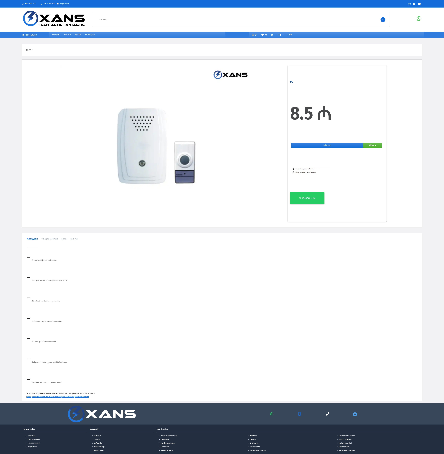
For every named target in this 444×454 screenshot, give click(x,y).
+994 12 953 (31, 436)
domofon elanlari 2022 (81, 396)
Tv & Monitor (254, 443)
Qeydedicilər (165, 439)
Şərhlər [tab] (64, 239)
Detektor (253, 439)
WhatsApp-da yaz (308, 198)
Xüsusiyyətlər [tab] (32, 239)
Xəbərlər (97, 439)
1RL (291, 82)
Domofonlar (165, 447)
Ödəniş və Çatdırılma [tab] (49, 239)
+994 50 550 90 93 (49, 4)
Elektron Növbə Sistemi (347, 436)
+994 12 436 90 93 (30, 4)
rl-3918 (29, 396)
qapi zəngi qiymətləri (68, 396)
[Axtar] (383, 19)
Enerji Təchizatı (344, 447)
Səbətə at (327, 145)
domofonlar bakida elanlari (53, 396)
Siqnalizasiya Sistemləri (258, 450)
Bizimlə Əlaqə (98, 450)
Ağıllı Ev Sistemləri (345, 439)
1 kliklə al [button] (372, 145)
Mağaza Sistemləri (345, 443)
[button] (280, 35)
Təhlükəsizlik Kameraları (169, 436)
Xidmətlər (97, 436)
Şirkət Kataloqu (99, 447)
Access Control (255, 447)
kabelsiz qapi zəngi (37, 396)
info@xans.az (64, 4)
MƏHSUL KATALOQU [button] (31, 35)
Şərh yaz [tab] (74, 239)
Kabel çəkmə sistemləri (347, 450)
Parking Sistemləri (167, 450)
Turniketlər (253, 436)
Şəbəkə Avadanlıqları (168, 443)
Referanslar (98, 443)
